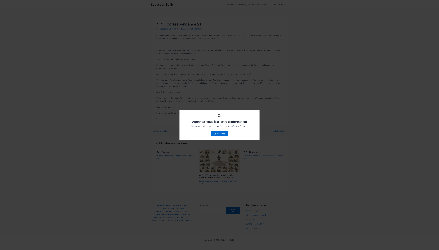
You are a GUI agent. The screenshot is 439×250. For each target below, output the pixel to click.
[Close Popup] (258, 111)
